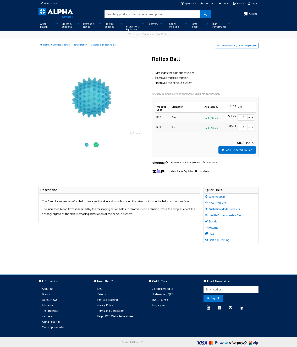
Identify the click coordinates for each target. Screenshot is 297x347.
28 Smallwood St (162, 288)
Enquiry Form (160, 305)
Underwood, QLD (162, 294)
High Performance (219, 25)
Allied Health (44, 25)
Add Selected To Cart (239, 150)
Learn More (211, 162)
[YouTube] (209, 308)
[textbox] (152, 14)
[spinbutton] (243, 117)
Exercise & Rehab (89, 25)
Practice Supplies (109, 25)
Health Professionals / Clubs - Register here (237, 45)
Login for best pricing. (207, 93)
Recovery (153, 23)
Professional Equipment (133, 28)
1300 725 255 (160, 299)
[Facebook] (219, 308)
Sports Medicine (174, 25)
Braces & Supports (67, 25)
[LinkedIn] (241, 308)
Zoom (136, 133)
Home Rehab (194, 25)
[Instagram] (230, 308)
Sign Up (215, 298)
